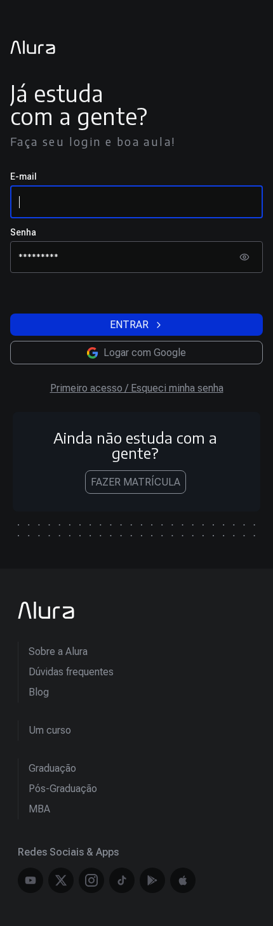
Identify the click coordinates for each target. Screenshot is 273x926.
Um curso (50, 730)
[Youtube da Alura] (30, 880)
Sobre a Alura (58, 651)
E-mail (23, 176)
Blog (39, 692)
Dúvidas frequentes (71, 672)
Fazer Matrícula (135, 482)
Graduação (52, 768)
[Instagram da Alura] (91, 880)
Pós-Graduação (63, 789)
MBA (39, 809)
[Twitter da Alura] (61, 880)
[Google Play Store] (152, 880)
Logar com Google (144, 353)
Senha (23, 232)
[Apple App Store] (183, 880)
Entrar (129, 325)
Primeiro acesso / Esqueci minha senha (136, 388)
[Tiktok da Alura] (122, 880)
